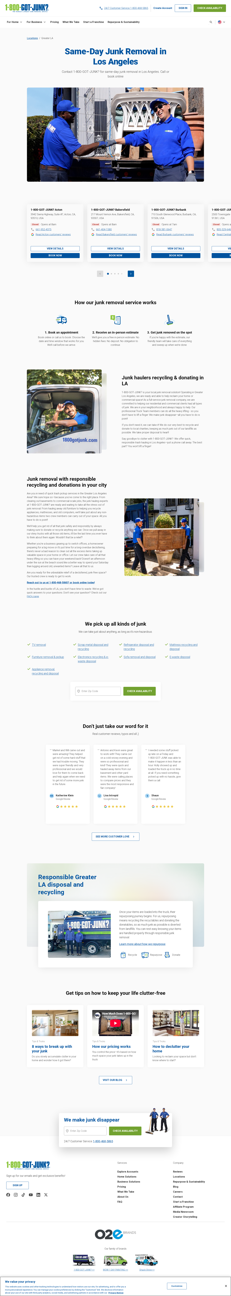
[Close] (226, 1286)
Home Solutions (126, 1176)
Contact (178, 1196)
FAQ (119, 1201)
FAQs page (33, 596)
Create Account (162, 8)
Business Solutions (128, 1181)
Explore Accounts (127, 1171)
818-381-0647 (164, 229)
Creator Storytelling (185, 1216)
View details (55, 248)
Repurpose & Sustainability (189, 1181)
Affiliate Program (183, 1206)
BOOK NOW (55, 255)
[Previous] (100, 274)
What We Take (125, 1191)
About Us (122, 1196)
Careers (178, 1191)
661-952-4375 (43, 229)
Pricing (121, 1186)
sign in (183, 8)
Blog (175, 1186)
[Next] (131, 274)
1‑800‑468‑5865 (103, 1141)
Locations (32, 38)
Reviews (178, 1171)
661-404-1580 (104, 229)
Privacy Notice (115, 1293)
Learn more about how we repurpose (142, 944)
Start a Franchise (183, 1201)
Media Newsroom (183, 1211)
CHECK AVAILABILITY (209, 8)
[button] (15, 22)
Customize (176, 1286)
